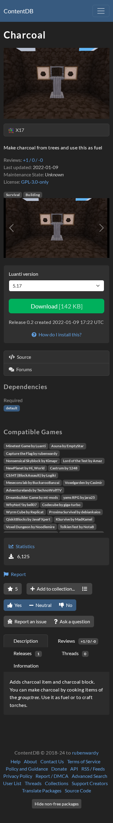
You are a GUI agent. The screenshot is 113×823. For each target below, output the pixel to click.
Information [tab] (26, 665)
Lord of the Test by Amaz (82, 460)
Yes (18, 605)
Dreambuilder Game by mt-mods (32, 497)
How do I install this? (59, 334)
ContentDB (18, 11)
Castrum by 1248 (63, 468)
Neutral (43, 605)
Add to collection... (55, 588)
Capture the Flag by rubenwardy (31, 453)
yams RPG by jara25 (79, 497)
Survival (13, 194)
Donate (59, 768)
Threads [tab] (74, 653)
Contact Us (52, 761)
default (11, 408)
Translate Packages (41, 790)
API (74, 768)
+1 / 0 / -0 (33, 160)
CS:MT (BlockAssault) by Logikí (31, 475)
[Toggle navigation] (101, 11)
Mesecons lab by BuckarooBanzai (32, 482)
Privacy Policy (17, 776)
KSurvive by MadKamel (74, 519)
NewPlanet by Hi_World (25, 468)
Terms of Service (83, 761)
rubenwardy (85, 752)
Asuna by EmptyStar (67, 446)
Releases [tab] (26, 653)
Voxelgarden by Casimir (83, 482)
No (68, 605)
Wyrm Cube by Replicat (25, 512)
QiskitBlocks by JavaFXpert (28, 519)
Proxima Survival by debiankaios (74, 512)
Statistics (25, 546)
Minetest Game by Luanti (26, 446)
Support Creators (90, 783)
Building (33, 194)
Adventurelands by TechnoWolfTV (34, 490)
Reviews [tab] (77, 641)
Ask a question (74, 621)
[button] (12, 228)
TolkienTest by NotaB (77, 527)
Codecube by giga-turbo (61, 504)
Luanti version (23, 274)
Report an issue (30, 621)
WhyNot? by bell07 (21, 504)
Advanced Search (89, 776)
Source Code (78, 790)
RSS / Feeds (93, 768)
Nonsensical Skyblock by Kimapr (32, 460)
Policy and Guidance (27, 768)
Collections (56, 783)
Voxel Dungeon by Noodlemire (30, 527)
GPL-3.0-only (35, 182)
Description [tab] (26, 641)
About (30, 761)
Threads (33, 783)
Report (18, 574)
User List (12, 783)
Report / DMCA (52, 776)
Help (15, 761)
